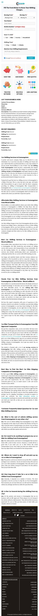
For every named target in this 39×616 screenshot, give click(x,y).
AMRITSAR (34, 601)
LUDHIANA (34, 604)
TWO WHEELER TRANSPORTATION (29, 533)
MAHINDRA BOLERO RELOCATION (10, 557)
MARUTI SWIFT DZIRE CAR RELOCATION (31, 538)
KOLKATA (4, 596)
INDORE (35, 594)
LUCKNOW (34, 599)
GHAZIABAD (34, 589)
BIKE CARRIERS (5, 535)
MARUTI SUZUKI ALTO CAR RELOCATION (31, 542)
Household (26, 37)
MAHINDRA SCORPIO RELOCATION (10, 560)
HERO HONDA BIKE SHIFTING (9, 565)
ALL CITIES (34, 609)
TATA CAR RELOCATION (7, 555)
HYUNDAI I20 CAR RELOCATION (30, 551)
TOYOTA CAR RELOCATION (30, 535)
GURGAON (4, 582)
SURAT (3, 601)
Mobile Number (14, 27)
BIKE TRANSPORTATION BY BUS (29, 528)
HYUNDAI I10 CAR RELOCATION (30, 548)
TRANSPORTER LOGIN (30, 512)
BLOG (20, 510)
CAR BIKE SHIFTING (6, 521)
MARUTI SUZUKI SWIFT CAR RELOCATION (30, 545)
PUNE (3, 599)
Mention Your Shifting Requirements (16, 49)
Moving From (8, 15)
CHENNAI (4, 587)
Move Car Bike (27, 4)
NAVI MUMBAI (5, 604)
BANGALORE (5, 584)
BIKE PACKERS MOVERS (7, 572)
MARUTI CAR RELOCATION (8, 550)
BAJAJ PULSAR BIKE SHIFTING (9, 562)
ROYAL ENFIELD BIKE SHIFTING (9, 538)
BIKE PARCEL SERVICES (32, 572)
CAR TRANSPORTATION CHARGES (29, 563)
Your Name (8, 21)
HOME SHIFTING (6, 528)
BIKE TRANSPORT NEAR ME (31, 565)
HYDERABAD (34, 592)
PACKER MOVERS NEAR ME (31, 570)
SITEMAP (23, 515)
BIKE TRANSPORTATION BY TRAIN (29, 530)
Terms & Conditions (15, 58)
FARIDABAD (34, 587)
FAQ (33, 510)
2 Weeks (21, 45)
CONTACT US (27, 510)
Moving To (23, 15)
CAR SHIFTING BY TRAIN (7, 530)
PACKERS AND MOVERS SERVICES (29, 575)
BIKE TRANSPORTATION (7, 523)
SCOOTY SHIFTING (6, 526)
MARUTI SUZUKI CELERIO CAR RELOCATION (30, 554)
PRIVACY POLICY (6, 512)
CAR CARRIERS (5, 533)
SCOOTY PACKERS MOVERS (8, 548)
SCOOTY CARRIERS (6, 545)
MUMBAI (4, 594)
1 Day (7, 45)
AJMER (3, 608)
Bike (11, 37)
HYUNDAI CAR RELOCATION (8, 552)
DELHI (3, 589)
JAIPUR (35, 597)
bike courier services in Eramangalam (19, 310)
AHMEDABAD (34, 582)
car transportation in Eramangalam (20, 188)
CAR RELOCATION (6, 567)
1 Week (14, 45)
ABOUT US (14, 510)
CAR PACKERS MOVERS (32, 521)
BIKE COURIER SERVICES (7, 574)
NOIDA (3, 591)
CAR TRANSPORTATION (31, 526)
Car (7, 37)
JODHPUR (4, 606)
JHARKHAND (34, 606)
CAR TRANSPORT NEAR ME (31, 568)
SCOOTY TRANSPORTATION (8, 540)
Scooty (18, 37)
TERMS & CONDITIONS (17, 512)
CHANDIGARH (33, 584)
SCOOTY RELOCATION (7, 543)
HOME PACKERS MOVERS (31, 523)
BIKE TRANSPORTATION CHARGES (29, 560)
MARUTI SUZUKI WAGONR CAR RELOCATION (30, 557)
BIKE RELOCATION (6, 569)
